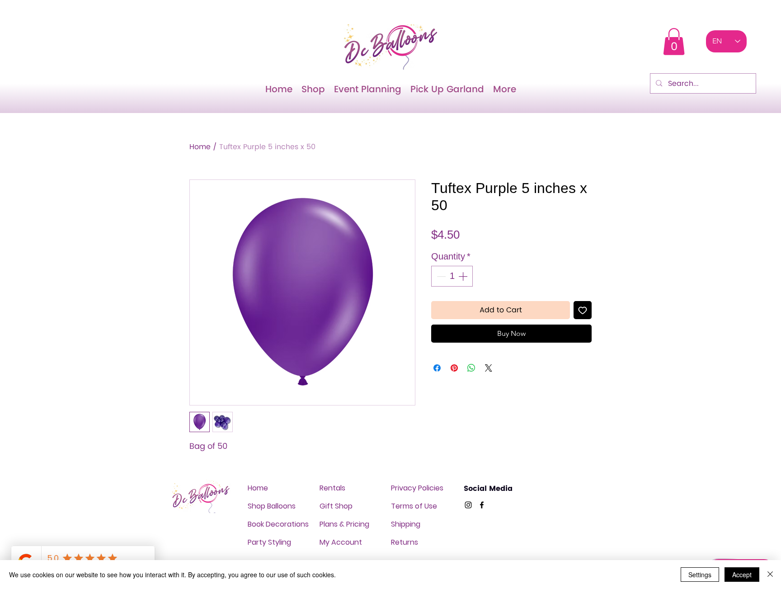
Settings (699, 574)
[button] (674, 41)
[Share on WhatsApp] (471, 368)
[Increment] (463, 276)
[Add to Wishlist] (583, 310)
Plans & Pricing (344, 524)
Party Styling (269, 542)
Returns (404, 542)
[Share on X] (488, 368)
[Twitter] (468, 504)
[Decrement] (440, 276)
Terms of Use (414, 506)
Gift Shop (336, 506)
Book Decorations (278, 524)
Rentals (332, 488)
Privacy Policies (417, 488)
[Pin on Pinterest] (454, 368)
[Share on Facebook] (437, 368)
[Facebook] (481, 504)
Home (200, 147)
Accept (742, 574)
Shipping (405, 524)
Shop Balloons (272, 506)
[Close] (770, 574)
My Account (341, 542)
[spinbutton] (452, 276)
